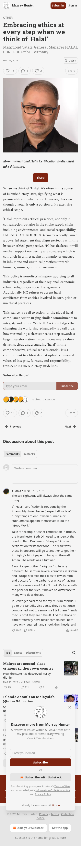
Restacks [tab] (29, 454)
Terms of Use (62, 786)
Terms (55, 814)
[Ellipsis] (76, 490)
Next (68, 426)
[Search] (74, 653)
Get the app (60, 828)
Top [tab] (8, 652)
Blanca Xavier (21, 490)
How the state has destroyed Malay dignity (27, 675)
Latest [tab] (18, 652)
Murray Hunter (30, 682)
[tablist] (20, 454)
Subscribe (58, 5)
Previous (15, 426)
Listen (72, 60)
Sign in (72, 5)
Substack (21, 838)
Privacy (43, 814)
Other (8, 17)
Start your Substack (30, 828)
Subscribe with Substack (43, 777)
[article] (40, 675)
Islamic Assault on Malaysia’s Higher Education (28, 699)
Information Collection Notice (53, 790)
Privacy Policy (43, 794)
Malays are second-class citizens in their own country (28, 666)
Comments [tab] (12, 454)
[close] (69, 707)
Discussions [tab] (33, 652)
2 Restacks (49, 399)
